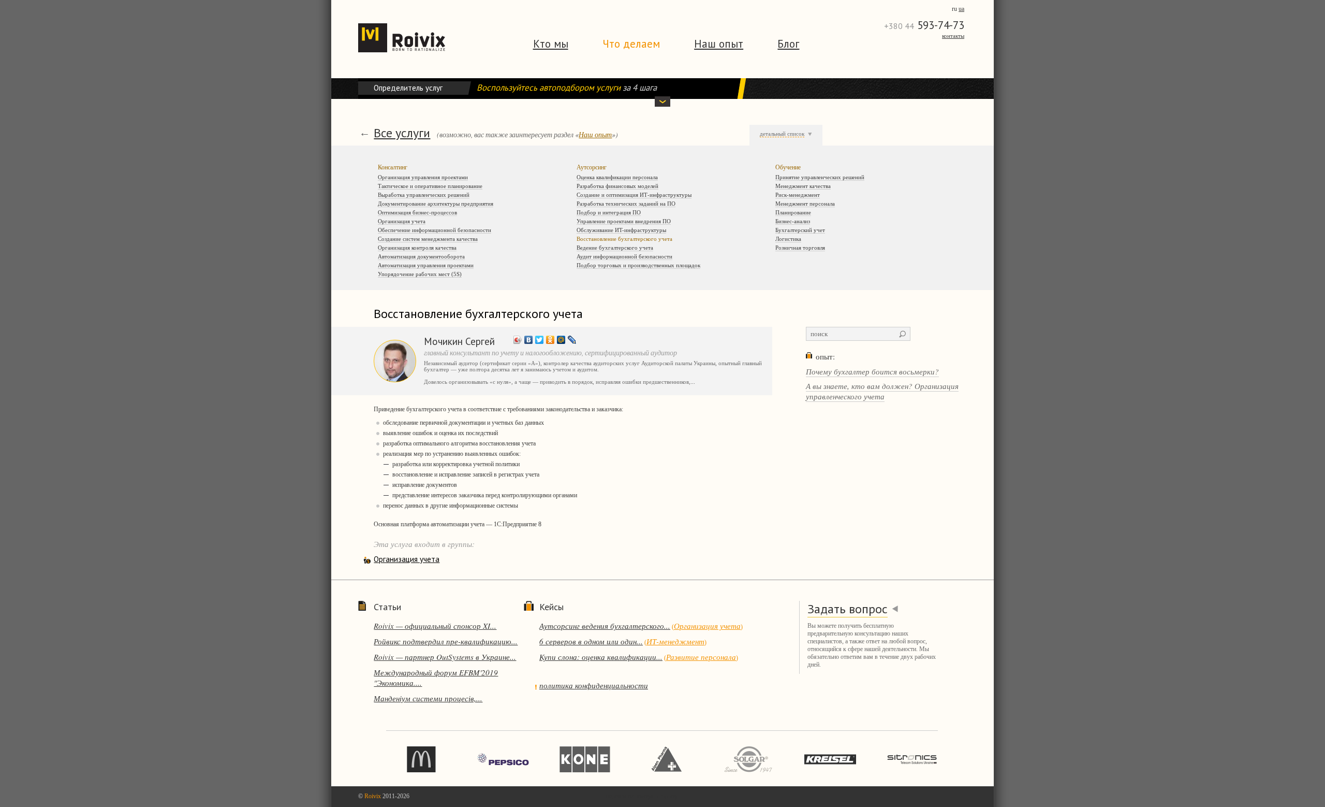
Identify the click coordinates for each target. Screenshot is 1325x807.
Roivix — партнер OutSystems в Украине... (445, 657)
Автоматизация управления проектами (426, 265)
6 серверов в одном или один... (591, 641)
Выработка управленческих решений (423, 195)
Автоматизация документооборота (421, 256)
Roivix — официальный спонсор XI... (435, 626)
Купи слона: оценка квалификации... (600, 657)
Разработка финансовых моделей (617, 186)
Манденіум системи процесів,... (428, 698)
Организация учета (401, 221)
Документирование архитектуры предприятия (435, 203)
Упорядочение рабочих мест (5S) (420, 274)
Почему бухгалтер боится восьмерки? (872, 371)
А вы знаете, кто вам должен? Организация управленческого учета (882, 391)
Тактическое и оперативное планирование (430, 186)
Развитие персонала (701, 657)
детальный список (782, 134)
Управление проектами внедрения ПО (624, 221)
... (692, 382)
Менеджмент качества (803, 186)
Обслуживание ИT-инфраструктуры (621, 230)
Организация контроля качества (417, 247)
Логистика (788, 239)
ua (961, 8)
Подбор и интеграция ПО (609, 212)
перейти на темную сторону (642, 796)
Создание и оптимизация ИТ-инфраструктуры (634, 195)
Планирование (793, 212)
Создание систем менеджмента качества (428, 239)
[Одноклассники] (550, 340)
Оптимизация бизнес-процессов (417, 212)
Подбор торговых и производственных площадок (638, 265)
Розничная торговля (800, 247)
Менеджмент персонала (805, 203)
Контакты (953, 36)
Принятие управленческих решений (819, 177)
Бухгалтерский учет (800, 230)
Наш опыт (718, 44)
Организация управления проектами (423, 177)
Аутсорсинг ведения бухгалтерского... (604, 626)
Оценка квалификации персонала (617, 177)
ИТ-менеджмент (675, 641)
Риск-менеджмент (797, 195)
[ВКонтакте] (528, 340)
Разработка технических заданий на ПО (626, 203)
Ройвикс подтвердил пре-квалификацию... (446, 641)
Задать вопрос (847, 609)
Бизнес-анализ (792, 221)
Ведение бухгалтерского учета (615, 247)
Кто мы (550, 44)
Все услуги (402, 133)
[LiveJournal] (572, 340)
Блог (788, 44)
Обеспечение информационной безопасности (434, 230)
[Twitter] (539, 340)
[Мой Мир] (561, 340)
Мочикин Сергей (459, 341)
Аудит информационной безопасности (624, 256)
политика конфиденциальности (593, 685)
